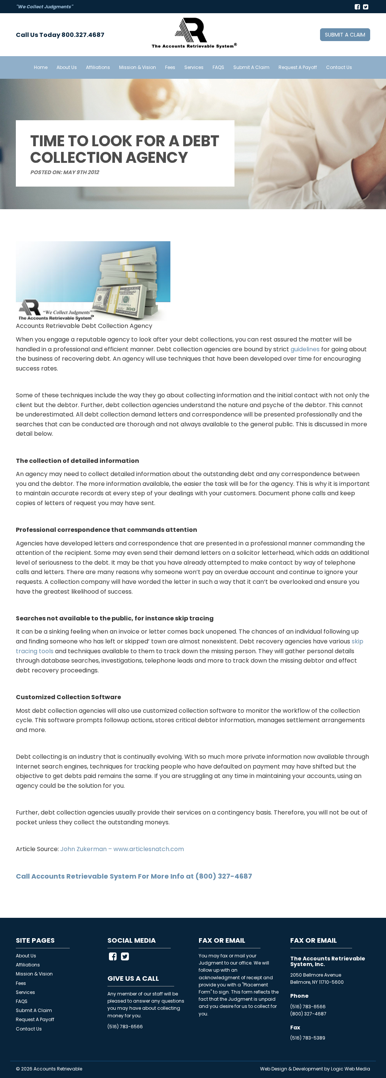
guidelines (305, 349)
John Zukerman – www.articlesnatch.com (122, 849)
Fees (170, 67)
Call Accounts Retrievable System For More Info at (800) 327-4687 (134, 876)
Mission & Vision (137, 67)
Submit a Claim (345, 34)
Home (40, 67)
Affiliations (98, 67)
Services (194, 67)
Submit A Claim (251, 67)
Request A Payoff (298, 67)
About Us (67, 67)
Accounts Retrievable (58, 1069)
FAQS (218, 67)
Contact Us (339, 67)
